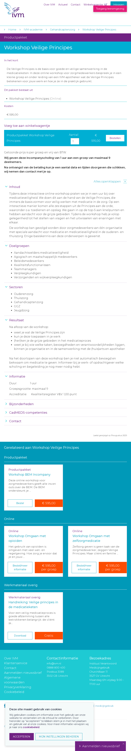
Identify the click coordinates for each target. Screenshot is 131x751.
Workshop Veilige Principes (99, 29)
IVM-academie (33, 29)
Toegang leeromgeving (110, 8)
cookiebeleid (31, 727)
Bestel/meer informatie (20, 567)
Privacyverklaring (17, 687)
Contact (75, 4)
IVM (25, 10)
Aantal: (74, 134)
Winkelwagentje (93, 4)
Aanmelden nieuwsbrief (23, 673)
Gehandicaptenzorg (62, 29)
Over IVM (49, 4)
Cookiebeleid (14, 692)
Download (20, 635)
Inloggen (118, 4)
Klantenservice (15, 663)
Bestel (20, 503)
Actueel (63, 4)
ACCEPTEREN (21, 736)
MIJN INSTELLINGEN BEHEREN (59, 736)
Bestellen (115, 138)
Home (12, 29)
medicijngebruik (104, 705)
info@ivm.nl (54, 663)
